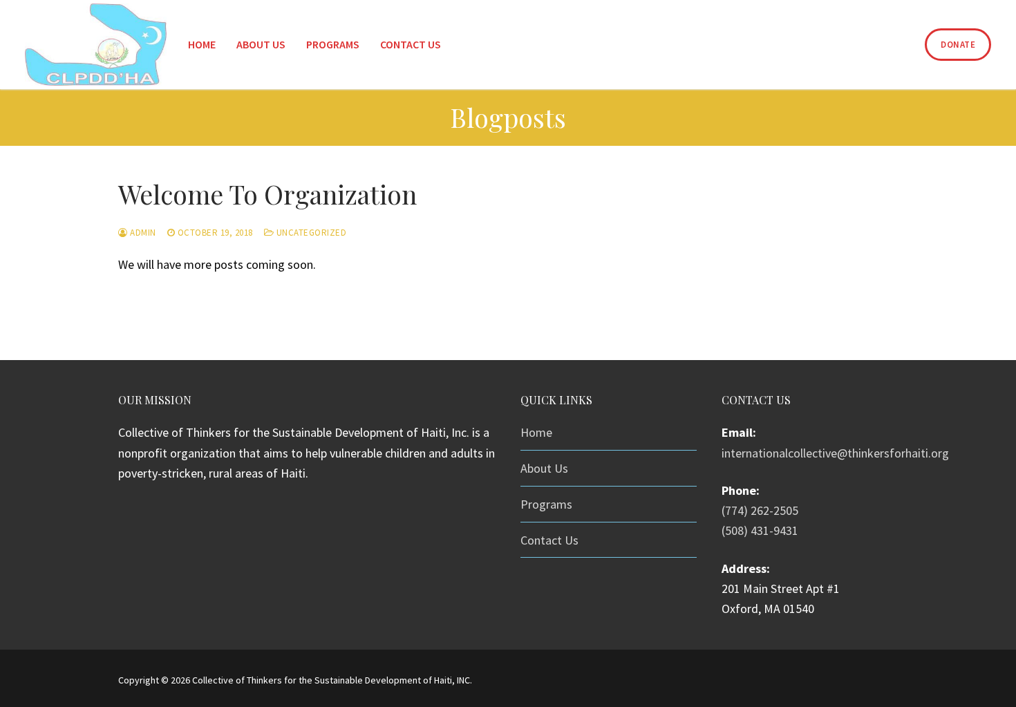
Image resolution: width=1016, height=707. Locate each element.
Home (536, 432)
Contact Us (549, 540)
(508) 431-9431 (760, 530)
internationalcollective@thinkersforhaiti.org (835, 453)
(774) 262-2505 (760, 510)
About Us (544, 468)
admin (142, 232)
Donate (958, 44)
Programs (546, 504)
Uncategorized (310, 232)
